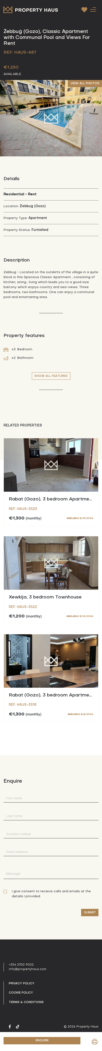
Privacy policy (21, 983)
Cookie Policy (21, 992)
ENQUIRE (42, 1040)
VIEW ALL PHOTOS (85, 83)
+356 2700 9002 (21, 964)
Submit (90, 912)
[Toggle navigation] (93, 9)
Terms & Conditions (26, 1002)
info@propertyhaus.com (27, 969)
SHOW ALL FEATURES (51, 376)
